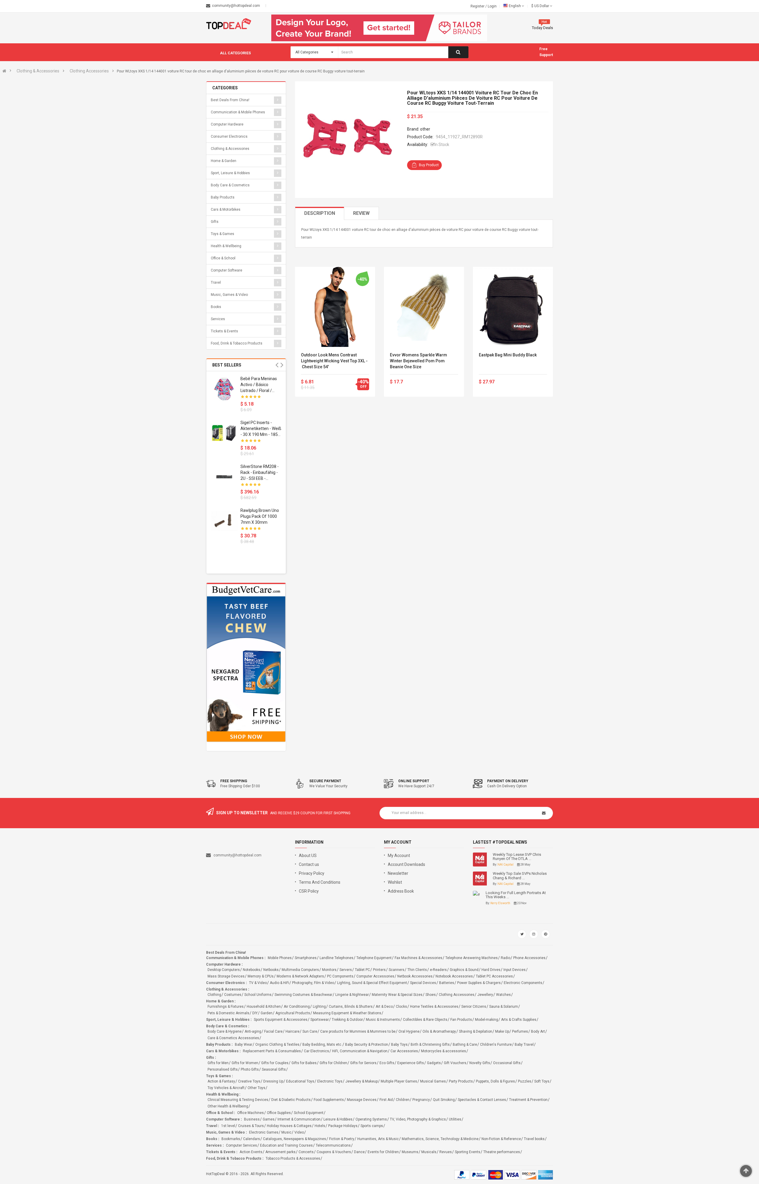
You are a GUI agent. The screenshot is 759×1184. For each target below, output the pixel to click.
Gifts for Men (218, 1063)
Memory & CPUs (261, 976)
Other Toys (256, 1088)
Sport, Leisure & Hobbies (230, 173)
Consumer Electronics (229, 136)
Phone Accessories (529, 958)
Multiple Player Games (399, 1081)
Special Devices (423, 983)
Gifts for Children (333, 1063)
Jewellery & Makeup (361, 1081)
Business (252, 1119)
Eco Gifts (387, 1063)
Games (269, 1119)
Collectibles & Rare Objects (425, 1020)
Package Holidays (343, 1126)
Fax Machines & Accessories (418, 958)
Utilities (455, 1119)
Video (299, 1132)
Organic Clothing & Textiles (277, 1044)
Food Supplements (329, 1100)
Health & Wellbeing (226, 246)
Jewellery (485, 995)
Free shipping (233, 781)
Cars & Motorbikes (225, 209)
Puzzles (524, 1081)
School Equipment (308, 1113)
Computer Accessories (375, 976)
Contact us (309, 864)
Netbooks (271, 970)
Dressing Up (273, 1081)
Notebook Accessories (454, 976)
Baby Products (223, 197)
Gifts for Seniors (363, 1063)
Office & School (223, 258)
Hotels (320, 1126)
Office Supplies (279, 1113)
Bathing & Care (465, 1044)
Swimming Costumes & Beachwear (303, 995)
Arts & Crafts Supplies (518, 1020)
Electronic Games (263, 1132)
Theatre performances (501, 1152)
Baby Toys (399, 1044)
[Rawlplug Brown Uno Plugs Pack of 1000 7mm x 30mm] (224, 520)
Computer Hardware (227, 124)
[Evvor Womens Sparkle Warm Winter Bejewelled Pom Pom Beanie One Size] (424, 307)
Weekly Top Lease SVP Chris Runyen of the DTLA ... (517, 857)
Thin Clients (417, 970)
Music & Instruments (383, 1020)
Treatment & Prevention (528, 1100)
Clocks (401, 1006)
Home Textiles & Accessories (434, 1006)
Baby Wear (243, 1044)
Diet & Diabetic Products (291, 1100)
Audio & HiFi (279, 983)
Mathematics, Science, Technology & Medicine (440, 1139)
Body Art (538, 1031)
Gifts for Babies (304, 1063)
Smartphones (306, 958)
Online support (413, 781)
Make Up (502, 1031)
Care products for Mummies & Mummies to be (358, 1031)
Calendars (251, 1139)
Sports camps (372, 1126)
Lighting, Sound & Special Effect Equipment (372, 983)
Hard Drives (490, 970)
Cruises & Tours (251, 1126)
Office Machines (250, 1113)
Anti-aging (253, 1031)
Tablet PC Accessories (494, 976)
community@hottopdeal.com (237, 855)
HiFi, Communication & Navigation (360, 1051)
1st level (228, 1126)
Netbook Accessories (415, 976)
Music (286, 1132)
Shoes (430, 995)
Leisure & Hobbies (338, 1119)
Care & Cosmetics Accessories (233, 1038)
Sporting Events (467, 1152)
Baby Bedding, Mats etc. (322, 1044)
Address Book (401, 891)
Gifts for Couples (274, 1063)
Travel (216, 282)
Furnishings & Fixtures (226, 1006)
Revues (445, 1152)
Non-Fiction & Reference (501, 1139)
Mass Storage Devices (226, 976)
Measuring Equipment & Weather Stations (347, 1013)
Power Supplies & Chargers (479, 983)
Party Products (461, 1081)
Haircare (292, 1031)
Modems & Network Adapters (300, 976)
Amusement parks (280, 1152)
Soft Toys (541, 1081)
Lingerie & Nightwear (352, 995)
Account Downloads (406, 864)
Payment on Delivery (507, 781)
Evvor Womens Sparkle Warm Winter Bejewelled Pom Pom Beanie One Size (418, 361)
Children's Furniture (496, 1044)
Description (319, 213)
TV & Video (258, 983)
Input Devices (514, 970)
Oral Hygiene (409, 1031)
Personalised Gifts (223, 1069)
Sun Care (309, 1031)
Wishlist (395, 882)
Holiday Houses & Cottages (289, 1126)
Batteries (446, 983)
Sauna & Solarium (503, 1006)
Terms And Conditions (319, 882)
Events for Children (383, 1152)
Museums (410, 1152)
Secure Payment (325, 781)
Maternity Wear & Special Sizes (397, 995)
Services (218, 319)
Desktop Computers (224, 970)
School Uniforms (258, 995)
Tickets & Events (224, 331)
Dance (359, 1152)
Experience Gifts (410, 1063)
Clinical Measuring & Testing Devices (238, 1100)
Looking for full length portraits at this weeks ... (516, 895)
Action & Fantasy (221, 1081)
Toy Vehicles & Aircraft (226, 1088)
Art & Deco (384, 1006)
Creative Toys (249, 1081)
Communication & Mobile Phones (238, 112)
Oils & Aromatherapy (439, 1031)
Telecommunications (333, 1145)
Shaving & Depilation (475, 1031)
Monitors (329, 970)
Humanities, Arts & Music (378, 1139)
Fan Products (461, 1020)
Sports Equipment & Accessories (280, 1020)
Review (361, 213)
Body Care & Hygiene (225, 1031)
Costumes (232, 995)
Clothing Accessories (89, 71)
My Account (399, 855)
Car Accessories (404, 1051)
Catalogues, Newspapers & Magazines (294, 1139)
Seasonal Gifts (274, 1069)
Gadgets (434, 1063)
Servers (345, 970)
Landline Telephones (336, 958)
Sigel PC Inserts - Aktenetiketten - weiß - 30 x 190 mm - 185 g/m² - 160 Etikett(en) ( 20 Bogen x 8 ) (260, 428)
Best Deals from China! (230, 100)
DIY (255, 1013)
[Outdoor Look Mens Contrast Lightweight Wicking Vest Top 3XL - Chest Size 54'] (335, 307)
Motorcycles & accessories (443, 1051)
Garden (266, 1013)
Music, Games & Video (229, 295)
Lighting (319, 1006)
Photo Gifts (250, 1069)
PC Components (340, 976)
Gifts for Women (245, 1063)
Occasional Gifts (507, 1063)
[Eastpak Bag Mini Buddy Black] (513, 307)
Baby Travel (524, 1044)
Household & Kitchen (264, 1006)
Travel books (534, 1139)
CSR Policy (309, 891)
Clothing (214, 995)
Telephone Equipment (374, 958)
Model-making (486, 1020)
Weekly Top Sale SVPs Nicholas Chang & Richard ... (520, 876)
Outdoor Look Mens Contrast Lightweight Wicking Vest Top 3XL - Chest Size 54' (334, 361)
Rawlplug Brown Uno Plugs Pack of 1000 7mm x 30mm (259, 516)
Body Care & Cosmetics (230, 185)
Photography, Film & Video (313, 983)
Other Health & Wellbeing (228, 1106)
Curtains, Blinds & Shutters (351, 1006)
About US (308, 855)
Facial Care (273, 1031)
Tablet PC (362, 970)
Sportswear (319, 1020)
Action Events (251, 1152)
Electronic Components (523, 983)
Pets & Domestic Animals (228, 1013)
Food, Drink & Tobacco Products (236, 343)
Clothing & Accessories (38, 71)
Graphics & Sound (464, 970)
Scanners (396, 970)
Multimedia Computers (300, 970)
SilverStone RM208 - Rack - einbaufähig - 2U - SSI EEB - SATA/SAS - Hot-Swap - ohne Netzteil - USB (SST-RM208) (260, 472)
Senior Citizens (473, 1006)
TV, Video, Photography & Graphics (418, 1119)
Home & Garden (223, 161)
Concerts (306, 1152)
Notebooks (251, 970)
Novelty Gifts (479, 1063)
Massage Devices (362, 1100)
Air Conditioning (297, 1006)
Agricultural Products (292, 1013)
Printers (379, 970)
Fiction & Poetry (341, 1139)
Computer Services (241, 1145)
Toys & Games (222, 234)
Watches (503, 995)
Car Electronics (316, 1051)
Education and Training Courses (286, 1145)
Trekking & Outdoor (347, 1020)
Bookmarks (230, 1139)
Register (478, 6)
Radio (505, 958)
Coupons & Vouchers (334, 1152)
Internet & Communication (299, 1119)
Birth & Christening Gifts (430, 1044)
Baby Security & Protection (366, 1044)
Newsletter (398, 873)
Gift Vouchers (455, 1063)
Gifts (215, 222)
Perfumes (520, 1031)
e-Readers (438, 970)
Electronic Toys (329, 1081)
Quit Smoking (444, 1100)
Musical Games (433, 1081)
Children (402, 1100)
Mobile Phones (280, 958)
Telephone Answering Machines (471, 958)
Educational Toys (300, 1081)
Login (492, 6)
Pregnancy (421, 1100)
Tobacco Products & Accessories (293, 1158)
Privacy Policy (311, 873)
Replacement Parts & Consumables (272, 1051)
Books (216, 307)
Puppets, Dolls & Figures (495, 1081)
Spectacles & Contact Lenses (482, 1100)
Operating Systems (371, 1119)
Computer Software (226, 270)
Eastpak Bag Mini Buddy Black (508, 355)
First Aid (386, 1100)
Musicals (428, 1152)
